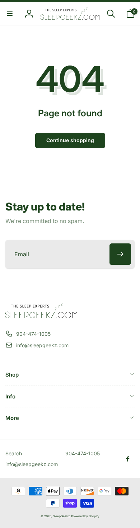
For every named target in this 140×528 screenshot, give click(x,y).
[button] (10, 13)
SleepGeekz (61, 516)
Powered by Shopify (85, 516)
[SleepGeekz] (41, 316)
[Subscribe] (120, 254)
